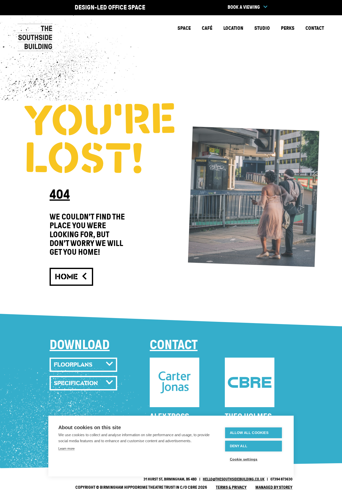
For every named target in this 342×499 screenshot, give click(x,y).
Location (233, 28)
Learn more (66, 448)
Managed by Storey (273, 487)
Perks (287, 28)
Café (207, 28)
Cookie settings (244, 459)
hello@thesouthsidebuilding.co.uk (233, 479)
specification (76, 383)
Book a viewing (244, 7)
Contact (314, 28)
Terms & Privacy (231, 487)
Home (68, 276)
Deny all (239, 446)
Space (184, 28)
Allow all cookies (249, 433)
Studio (262, 28)
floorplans (73, 364)
